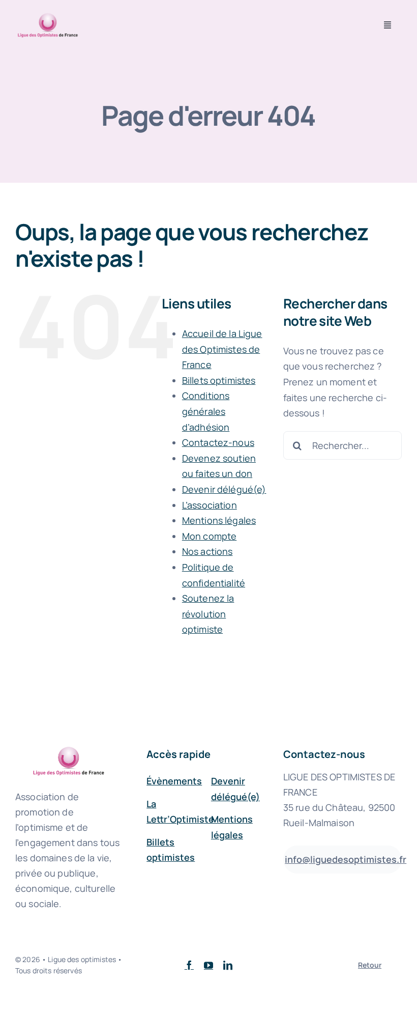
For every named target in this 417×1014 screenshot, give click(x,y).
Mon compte (209, 536)
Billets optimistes (219, 380)
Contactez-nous (218, 442)
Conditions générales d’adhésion (205, 411)
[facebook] (189, 965)
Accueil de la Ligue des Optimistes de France (222, 349)
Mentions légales (219, 520)
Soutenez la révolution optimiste (208, 613)
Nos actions (207, 551)
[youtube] (208, 965)
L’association (209, 505)
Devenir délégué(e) (224, 489)
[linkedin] (227, 965)
